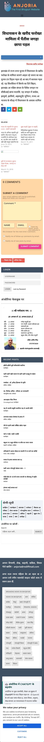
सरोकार (14, 394)
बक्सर (8, 633)
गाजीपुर (8, 607)
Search (4, 528)
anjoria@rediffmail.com (26, 566)
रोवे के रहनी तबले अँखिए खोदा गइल (15, 426)
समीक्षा (22, 517)
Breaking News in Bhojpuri (18, 592)
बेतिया (15, 638)
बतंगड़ (15, 633)
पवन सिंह (30, 623)
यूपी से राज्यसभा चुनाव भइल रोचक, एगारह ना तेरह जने (8, 163)
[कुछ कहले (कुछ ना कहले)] (31, 136)
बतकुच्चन (23, 633)
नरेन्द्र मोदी (9, 623)
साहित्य (9, 385)
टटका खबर (9, 617)
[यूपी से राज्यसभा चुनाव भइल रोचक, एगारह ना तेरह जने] (9, 155)
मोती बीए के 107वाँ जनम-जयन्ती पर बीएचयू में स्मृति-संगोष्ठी (20, 478)
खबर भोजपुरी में (25, 602)
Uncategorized (8, 402)
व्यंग (16, 517)
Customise (22, 731)
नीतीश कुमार (20, 623)
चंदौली (17, 612)
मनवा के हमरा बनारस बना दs (13, 460)
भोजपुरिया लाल (7, 394)
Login (7, 289)
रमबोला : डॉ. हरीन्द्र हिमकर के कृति (14, 383)
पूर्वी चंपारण (28, 628)
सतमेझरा (6, 368)
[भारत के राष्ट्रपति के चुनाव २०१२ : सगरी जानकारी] (11, 137)
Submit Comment (30, 246)
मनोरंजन (6, 462)
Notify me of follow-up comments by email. (22, 236)
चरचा (5, 454)
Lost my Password (19, 289)
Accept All (22, 726)
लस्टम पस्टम (27, 653)
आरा (26, 597)
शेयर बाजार (28, 659)
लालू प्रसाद (9, 659)
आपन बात (6, 514)
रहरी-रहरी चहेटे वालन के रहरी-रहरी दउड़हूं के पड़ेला (19, 374)
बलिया (32, 633)
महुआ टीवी (26, 648)
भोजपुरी (8, 643)
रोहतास (17, 653)
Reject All (22, 737)
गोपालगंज (17, 607)
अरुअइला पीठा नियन (10, 400)
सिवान (15, 664)
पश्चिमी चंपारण (10, 628)
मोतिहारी (8, 653)
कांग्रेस (8, 602)
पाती (20, 628)
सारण (8, 664)
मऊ (7, 648)
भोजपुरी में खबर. (32, 643)
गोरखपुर (8, 612)
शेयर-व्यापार (7, 490)
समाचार (22, 26)
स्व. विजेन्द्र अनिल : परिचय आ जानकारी (16, 391)
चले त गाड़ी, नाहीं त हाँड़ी (11, 434)
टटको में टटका (20, 617)
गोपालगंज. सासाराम (30, 607)
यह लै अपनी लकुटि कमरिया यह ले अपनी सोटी (18, 408)
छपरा (23, 612)
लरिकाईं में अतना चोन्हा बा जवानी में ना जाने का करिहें (20, 451)
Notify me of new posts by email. (18, 241)
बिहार (8, 638)
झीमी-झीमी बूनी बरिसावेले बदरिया (14, 365)
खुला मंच (37, 514)
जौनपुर (31, 612)
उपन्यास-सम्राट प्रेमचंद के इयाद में (14, 417)
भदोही (22, 638)
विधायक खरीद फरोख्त (34, 64)
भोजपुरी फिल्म (19, 643)
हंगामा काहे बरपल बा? (11, 488)
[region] (22, 723)
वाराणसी (19, 659)
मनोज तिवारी (16, 648)
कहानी (5, 445)
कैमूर (14, 602)
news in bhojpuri (14, 597)
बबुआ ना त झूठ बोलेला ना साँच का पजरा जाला (18, 443)
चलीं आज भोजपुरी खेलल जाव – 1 (14, 468)
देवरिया (31, 617)
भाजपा (30, 638)
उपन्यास (15, 514)
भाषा (8, 454)
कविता (5, 385)
